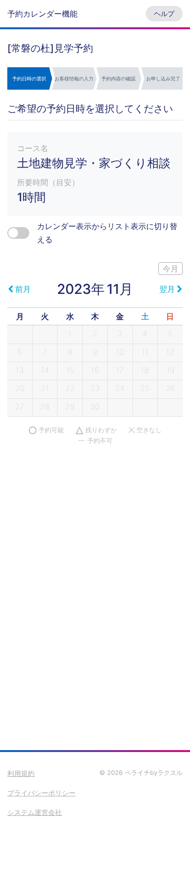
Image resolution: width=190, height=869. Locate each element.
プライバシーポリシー (41, 793)
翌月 (167, 289)
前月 (23, 289)
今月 (170, 268)
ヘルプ (164, 13)
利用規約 (21, 773)
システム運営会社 (34, 812)
